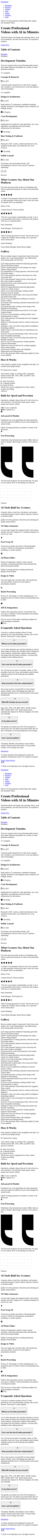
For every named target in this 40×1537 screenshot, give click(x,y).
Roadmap (8, 5)
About (7, 13)
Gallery (7, 9)
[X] (2, 762)
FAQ (7, 17)
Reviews (8, 7)
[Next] (5, 171)
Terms (8, 760)
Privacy (12, 760)
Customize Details (9, 383)
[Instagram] (3, 762)
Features (8, 15)
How (7, 11)
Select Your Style (8, 381)
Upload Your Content (10, 370)
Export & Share (8, 385)
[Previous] (2, 171)
